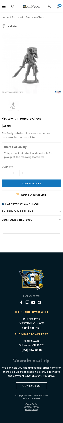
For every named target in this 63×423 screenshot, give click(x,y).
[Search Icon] (13, 6)
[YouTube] (33, 302)
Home (5, 17)
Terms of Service (31, 406)
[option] (31, 63)
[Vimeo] (27, 302)
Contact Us (31, 386)
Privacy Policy (31, 409)
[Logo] (31, 6)
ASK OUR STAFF (32, 204)
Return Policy (31, 404)
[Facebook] (21, 302)
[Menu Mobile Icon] (3, 6)
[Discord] (39, 302)
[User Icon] (49, 6)
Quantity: (8, 167)
